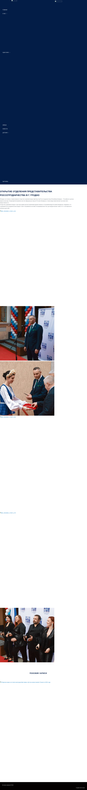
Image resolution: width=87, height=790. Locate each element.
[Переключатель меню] (12, 16)
